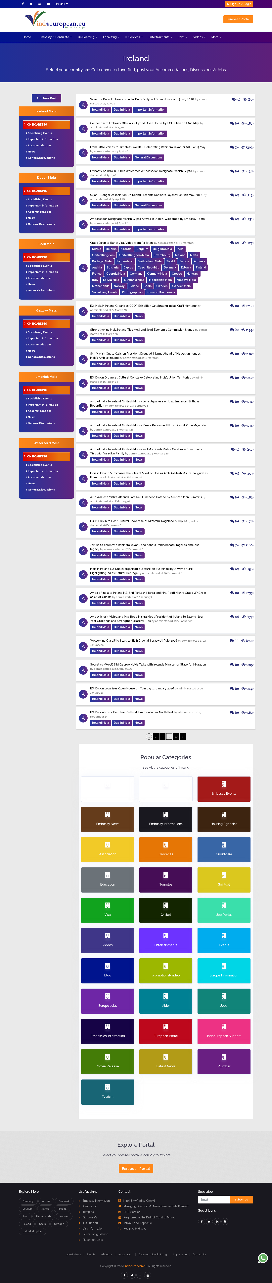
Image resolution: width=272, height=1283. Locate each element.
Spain (148, 286)
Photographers (132, 292)
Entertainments (159, 37)
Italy (95, 279)
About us (106, 1254)
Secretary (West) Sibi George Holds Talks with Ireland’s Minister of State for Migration (148, 664)
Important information (43, 139)
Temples (88, 1211)
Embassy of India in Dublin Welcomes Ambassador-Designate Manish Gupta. (141, 171)
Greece (177, 273)
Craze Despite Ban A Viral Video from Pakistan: (121, 242)
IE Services (132, 37)
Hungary (193, 273)
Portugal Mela (102, 261)
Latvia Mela (111, 279)
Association (89, 1206)
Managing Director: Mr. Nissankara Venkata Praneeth (156, 1206)
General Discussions (41, 157)
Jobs (181, 37)
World (170, 261)
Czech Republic (148, 267)
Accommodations (39, 145)
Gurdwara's (89, 1217)
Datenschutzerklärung (153, 1254)
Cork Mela (46, 244)
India (180, 249)
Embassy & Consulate (54, 37)
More (214, 37)
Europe (184, 261)
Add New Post (46, 98)
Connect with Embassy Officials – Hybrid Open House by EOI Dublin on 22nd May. (144, 123)
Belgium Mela (162, 249)
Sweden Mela (181, 286)
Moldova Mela (186, 279)
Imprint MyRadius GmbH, (139, 1200)
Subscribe (241, 1199)
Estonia (186, 267)
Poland (134, 286)
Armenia (199, 261)
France (97, 273)
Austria (97, 267)
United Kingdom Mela (134, 255)
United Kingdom (103, 255)
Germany (136, 273)
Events (91, 1254)
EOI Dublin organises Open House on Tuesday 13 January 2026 (132, 688)
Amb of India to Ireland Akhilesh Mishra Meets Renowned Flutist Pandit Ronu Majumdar (148, 425)
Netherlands (100, 286)
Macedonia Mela (160, 279)
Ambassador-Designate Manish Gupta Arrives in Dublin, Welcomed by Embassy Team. (147, 218)
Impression (180, 1254)
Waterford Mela (46, 443)
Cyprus (128, 267)
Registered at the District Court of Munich (150, 1217)
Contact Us (199, 1254)
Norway (119, 286)
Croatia (126, 249)
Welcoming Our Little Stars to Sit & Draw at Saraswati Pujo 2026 (133, 640)
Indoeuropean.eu (136, 1266)
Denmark (170, 267)
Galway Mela (46, 310)
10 (176, 736)
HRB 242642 (132, 1211)
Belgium (142, 249)
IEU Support (90, 1223)
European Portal (238, 19)
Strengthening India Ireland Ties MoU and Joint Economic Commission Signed (142, 329)
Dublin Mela (46, 178)
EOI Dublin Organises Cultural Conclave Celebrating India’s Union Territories (140, 377)
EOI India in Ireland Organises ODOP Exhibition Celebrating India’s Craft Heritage (143, 305)
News (31, 151)
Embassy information (96, 1200)
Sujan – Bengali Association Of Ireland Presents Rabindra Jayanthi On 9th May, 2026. (146, 195)
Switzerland (124, 261)
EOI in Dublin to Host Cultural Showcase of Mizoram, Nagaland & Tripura (138, 521)
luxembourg (162, 255)
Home (27, 37)
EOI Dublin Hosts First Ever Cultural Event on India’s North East (131, 712)
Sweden (161, 286)
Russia (96, 249)
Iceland (180, 255)
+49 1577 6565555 (134, 1228)
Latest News (73, 1254)
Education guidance (95, 1234)
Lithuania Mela (134, 279)
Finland (201, 267)
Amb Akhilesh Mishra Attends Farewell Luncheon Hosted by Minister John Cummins (146, 497)
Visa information (92, 1228)
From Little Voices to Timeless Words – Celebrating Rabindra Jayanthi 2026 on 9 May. (148, 147)
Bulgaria (113, 267)
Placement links (92, 1239)
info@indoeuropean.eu (138, 1223)
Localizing (110, 37)
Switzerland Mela (150, 261)
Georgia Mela (115, 273)
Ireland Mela (46, 111)
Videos (198, 37)
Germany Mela (157, 273)
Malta (194, 255)
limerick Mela (46, 377)
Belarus (111, 249)
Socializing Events (40, 133)
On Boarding (86, 37)
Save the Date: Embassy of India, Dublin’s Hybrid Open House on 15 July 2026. (142, 99)
